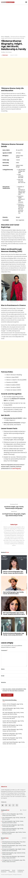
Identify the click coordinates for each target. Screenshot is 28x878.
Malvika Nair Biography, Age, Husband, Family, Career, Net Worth (13, 853)
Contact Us (20, 871)
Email (2, 676)
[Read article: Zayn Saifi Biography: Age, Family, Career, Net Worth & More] (14, 585)
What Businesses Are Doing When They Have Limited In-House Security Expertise (13, 842)
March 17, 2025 (13, 55)
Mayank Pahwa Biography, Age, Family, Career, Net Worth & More (14, 846)
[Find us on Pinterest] (6, 805)
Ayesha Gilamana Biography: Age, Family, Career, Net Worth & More (12, 829)
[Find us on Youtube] (2, 805)
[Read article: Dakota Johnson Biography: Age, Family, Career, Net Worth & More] (14, 564)
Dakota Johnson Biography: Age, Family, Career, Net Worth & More (13, 572)
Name (3, 669)
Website (3, 682)
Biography (7, 36)
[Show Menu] (26, 2)
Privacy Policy (12, 871)
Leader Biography (16, 468)
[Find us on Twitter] (16, 805)
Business (24, 838)
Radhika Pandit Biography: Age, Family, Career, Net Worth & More (14, 833)
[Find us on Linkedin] (9, 805)
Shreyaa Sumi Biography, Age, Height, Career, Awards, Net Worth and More (14, 849)
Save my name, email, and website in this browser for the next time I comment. (14, 689)
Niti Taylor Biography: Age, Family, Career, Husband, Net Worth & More (14, 613)
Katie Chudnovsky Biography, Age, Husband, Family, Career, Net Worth (13, 857)
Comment (4, 650)
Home (2, 36)
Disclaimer (3, 871)
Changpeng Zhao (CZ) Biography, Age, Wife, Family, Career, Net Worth (13, 860)
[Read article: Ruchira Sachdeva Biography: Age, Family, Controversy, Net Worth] (14, 626)
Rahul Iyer (5, 55)
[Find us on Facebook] (13, 805)
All (21, 810)
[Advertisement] (14, 21)
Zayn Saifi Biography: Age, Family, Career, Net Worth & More (13, 593)
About (13, 870)
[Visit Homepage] (7, 2)
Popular (24, 810)
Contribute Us (20, 870)
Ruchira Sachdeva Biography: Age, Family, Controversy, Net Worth (13, 634)
